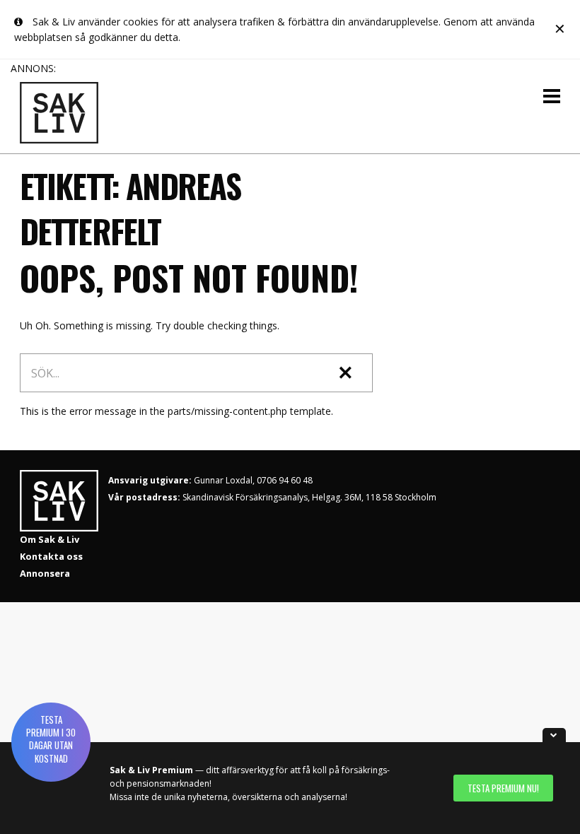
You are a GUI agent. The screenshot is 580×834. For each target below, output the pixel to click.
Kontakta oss (51, 556)
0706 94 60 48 (285, 480)
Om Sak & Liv (49, 539)
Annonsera (45, 573)
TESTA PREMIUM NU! (503, 788)
